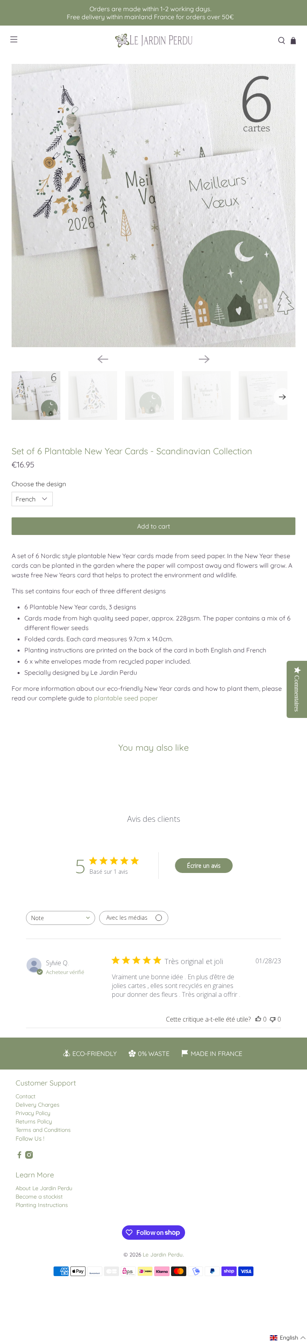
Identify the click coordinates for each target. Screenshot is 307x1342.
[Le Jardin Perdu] (153, 41)
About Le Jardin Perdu (44, 1188)
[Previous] (103, 359)
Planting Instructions (42, 1205)
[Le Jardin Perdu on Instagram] (29, 1157)
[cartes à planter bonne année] (153, 206)
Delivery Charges (38, 1104)
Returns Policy (34, 1121)
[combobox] (60, 918)
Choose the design (39, 484)
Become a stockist (39, 1196)
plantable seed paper (126, 698)
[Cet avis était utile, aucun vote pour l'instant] (258, 1019)
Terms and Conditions (43, 1129)
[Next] (204, 359)
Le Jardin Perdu (163, 1254)
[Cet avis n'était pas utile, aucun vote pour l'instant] (272, 1019)
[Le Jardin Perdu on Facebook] (19, 1157)
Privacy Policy (33, 1113)
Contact (26, 1096)
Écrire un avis (204, 865)
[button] (288, 1338)
